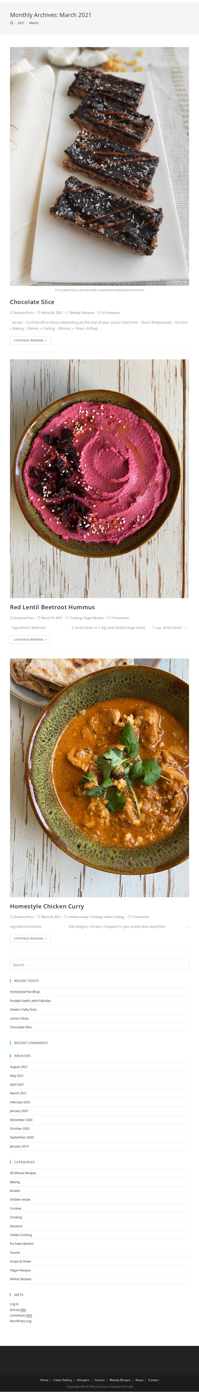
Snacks (15, 1252)
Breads (15, 1190)
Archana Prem (23, 313)
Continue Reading (28, 340)
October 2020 (19, 1128)
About (139, 1380)
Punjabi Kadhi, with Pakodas (30, 1000)
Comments (21, 1315)
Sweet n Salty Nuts (23, 1009)
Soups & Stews (20, 1261)
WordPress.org (20, 1321)
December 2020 (21, 1120)
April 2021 (17, 1084)
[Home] (11, 23)
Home (44, 1380)
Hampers (83, 1380)
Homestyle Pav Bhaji (25, 991)
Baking (75, 313)
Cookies (15, 1208)
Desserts (88, 313)
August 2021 (19, 1066)
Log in (14, 1304)
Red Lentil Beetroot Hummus (52, 607)
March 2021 (18, 1093)
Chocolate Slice (32, 302)
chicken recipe (78, 917)
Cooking (76, 618)
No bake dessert (21, 1243)
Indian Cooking (114, 917)
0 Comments (111, 313)
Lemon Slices (19, 1018)
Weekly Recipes (120, 1380)
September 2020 (21, 1137)
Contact (153, 1380)
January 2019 (19, 1146)
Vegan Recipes (94, 618)
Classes (99, 1380)
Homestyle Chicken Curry (47, 906)
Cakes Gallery (62, 1380)
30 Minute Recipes (23, 1173)
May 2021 (17, 1075)
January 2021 (19, 1111)
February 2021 (20, 1102)
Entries (18, 1310)
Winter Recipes (20, 1279)
